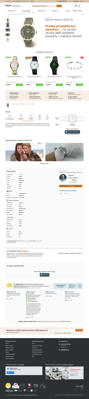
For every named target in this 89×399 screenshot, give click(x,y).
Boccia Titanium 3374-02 (14, 76)
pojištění (11, 349)
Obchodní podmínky (9, 358)
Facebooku (46, 321)
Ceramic (18, 14)
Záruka (6, 349)
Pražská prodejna (18, 1)
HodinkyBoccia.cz (33, 394)
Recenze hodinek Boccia (37, 352)
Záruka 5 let (71, 93)
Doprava (7, 345)
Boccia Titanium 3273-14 (55, 76)
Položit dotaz (71, 186)
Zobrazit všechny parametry (27, 120)
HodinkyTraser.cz (26, 394)
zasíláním (61, 333)
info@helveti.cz (73, 182)
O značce (28, 103)
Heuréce (57, 321)
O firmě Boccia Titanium (37, 345)
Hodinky (8, 14)
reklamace (12, 347)
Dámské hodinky (13, 14)
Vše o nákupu (8, 1)
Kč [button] (69, 1)
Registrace (82, 1)
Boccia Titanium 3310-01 (34, 76)
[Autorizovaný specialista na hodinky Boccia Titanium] (8, 6)
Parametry (23, 103)
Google (51, 321)
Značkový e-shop (53, 97)
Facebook (21, 364)
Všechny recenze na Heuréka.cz (34, 287)
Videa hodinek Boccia (36, 354)
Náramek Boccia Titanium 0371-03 (74, 77)
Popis (13, 103)
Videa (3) (18, 103)
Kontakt (24, 1)
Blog (27, 1)
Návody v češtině (72, 97)
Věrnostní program (9, 356)
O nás (33, 343)
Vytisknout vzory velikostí (73, 131)
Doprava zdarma (14, 97)
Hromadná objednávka (37, 349)
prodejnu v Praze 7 (68, 364)
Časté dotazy (35, 347)
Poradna (7, 352)
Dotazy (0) (33, 103)
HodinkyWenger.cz (19, 394)
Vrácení (7, 347)
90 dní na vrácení (53, 93)
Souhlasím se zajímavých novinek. (62, 333)
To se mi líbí (11, 372)
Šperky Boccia (78, 10)
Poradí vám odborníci (34, 97)
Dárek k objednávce (34, 93)
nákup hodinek (39, 240)
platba (11, 345)
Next (82, 71)
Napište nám (26, 240)
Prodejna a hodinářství (10, 354)
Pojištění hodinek (14, 93)
